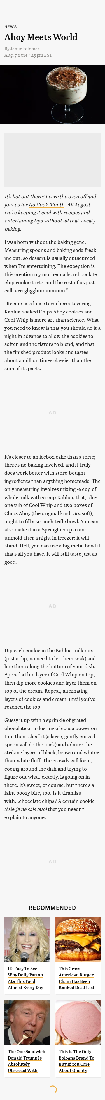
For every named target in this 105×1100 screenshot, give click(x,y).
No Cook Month (46, 204)
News (10, 26)
